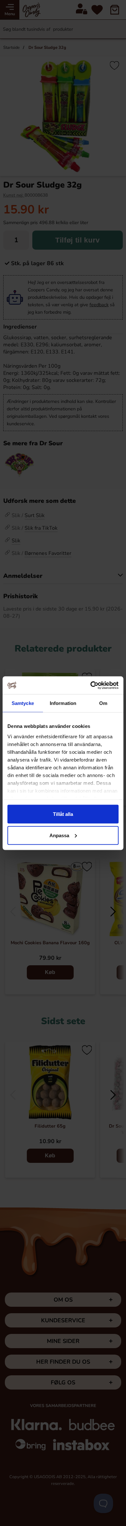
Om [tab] (103, 703)
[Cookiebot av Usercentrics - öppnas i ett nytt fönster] (91, 685)
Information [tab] (63, 703)
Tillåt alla (63, 814)
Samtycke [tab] (23, 703)
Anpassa (59, 835)
